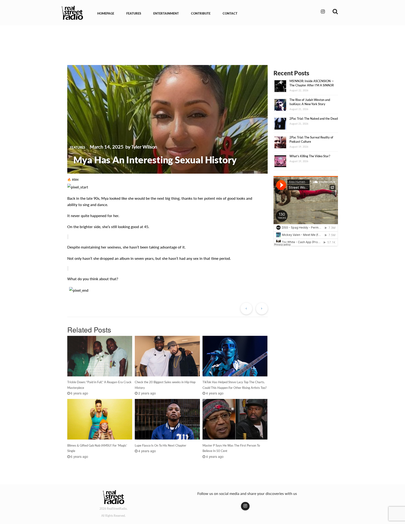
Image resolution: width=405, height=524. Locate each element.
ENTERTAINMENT (166, 13)
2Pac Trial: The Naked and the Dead (313, 118)
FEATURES (133, 13)
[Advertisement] (202, 41)
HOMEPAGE (105, 13)
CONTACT (230, 13)
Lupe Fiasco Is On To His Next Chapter (160, 445)
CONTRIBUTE (200, 13)
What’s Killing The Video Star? (309, 156)
